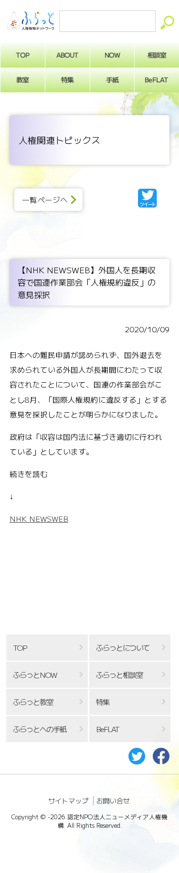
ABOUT (67, 55)
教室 (22, 79)
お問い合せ (113, 800)
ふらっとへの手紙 (39, 729)
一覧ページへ (45, 199)
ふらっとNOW (34, 674)
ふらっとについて (122, 647)
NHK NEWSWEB (39, 518)
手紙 (112, 79)
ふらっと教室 (33, 701)
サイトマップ (68, 800)
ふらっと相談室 (119, 674)
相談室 (156, 55)
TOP (22, 55)
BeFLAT (157, 79)
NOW (112, 55)
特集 (67, 79)
